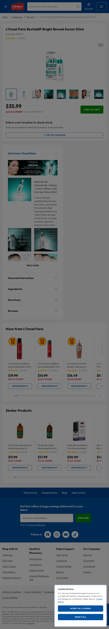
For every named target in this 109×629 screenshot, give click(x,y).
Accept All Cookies (80, 608)
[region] (80, 606)
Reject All (80, 617)
